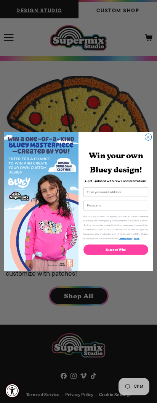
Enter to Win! (116, 250)
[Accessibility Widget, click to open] (12, 390)
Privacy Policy (125, 238)
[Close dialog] (148, 137)
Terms (136, 238)
